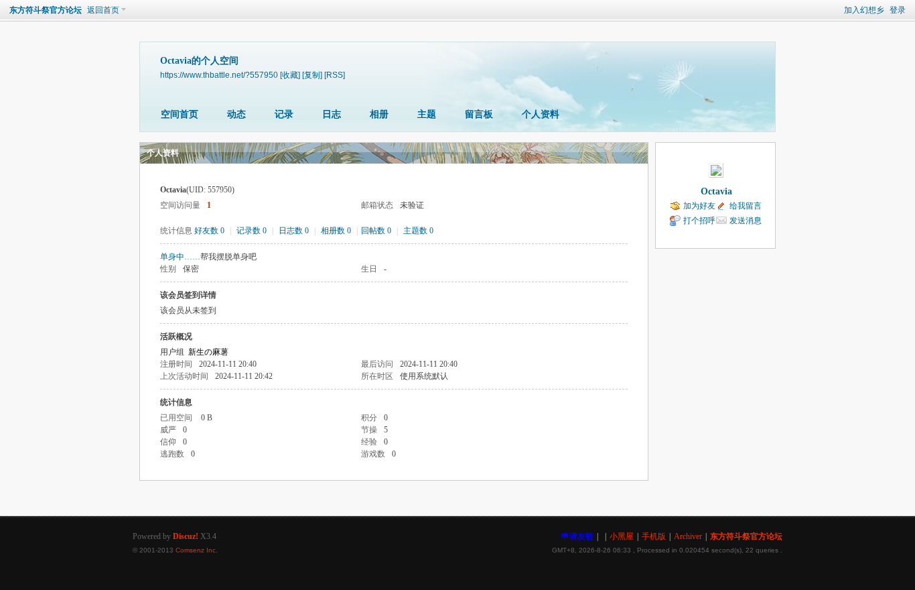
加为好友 (699, 206)
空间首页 (179, 114)
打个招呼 (699, 220)
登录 (898, 10)
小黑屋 (622, 536)
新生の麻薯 (208, 352)
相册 (379, 114)
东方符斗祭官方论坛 (45, 10)
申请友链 (577, 536)
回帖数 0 (376, 230)
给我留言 (745, 206)
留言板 (479, 114)
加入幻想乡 (864, 10)
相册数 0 (336, 230)
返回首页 (103, 10)
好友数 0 (209, 230)
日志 (331, 114)
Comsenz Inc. (196, 550)
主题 (426, 114)
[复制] (312, 74)
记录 (284, 114)
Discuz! (185, 536)
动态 (236, 114)
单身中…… (180, 256)
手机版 (654, 536)
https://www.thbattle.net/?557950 (219, 74)
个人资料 (540, 114)
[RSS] (334, 74)
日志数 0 (294, 230)
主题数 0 (418, 230)
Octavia (716, 191)
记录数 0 (251, 230)
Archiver (688, 536)
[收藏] (290, 74)
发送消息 (745, 220)
